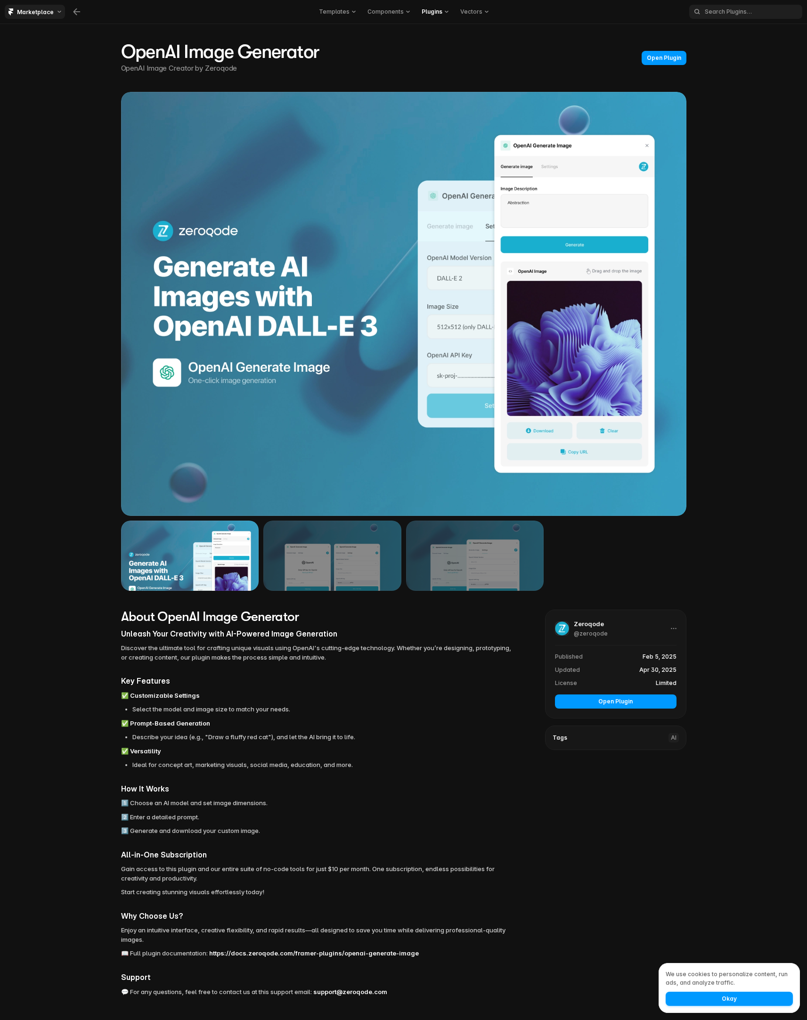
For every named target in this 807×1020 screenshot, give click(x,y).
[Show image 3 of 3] (475, 555)
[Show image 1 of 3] (190, 555)
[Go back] (77, 12)
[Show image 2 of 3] (332, 555)
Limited (666, 682)
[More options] (674, 628)
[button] (610, 629)
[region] (403, 304)
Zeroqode (221, 68)
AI (674, 737)
